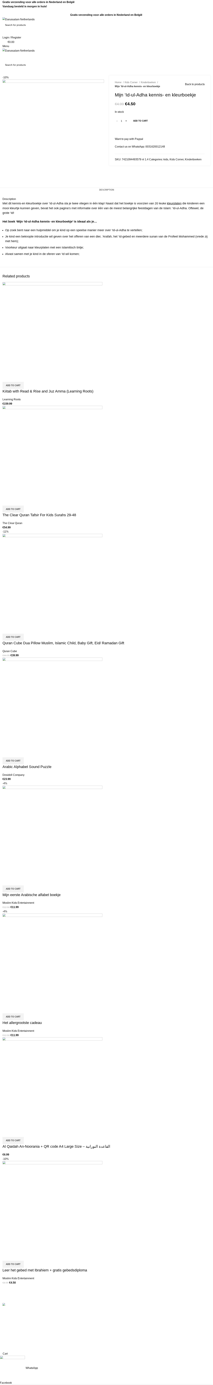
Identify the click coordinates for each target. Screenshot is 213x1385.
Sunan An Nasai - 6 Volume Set (127, 1342)
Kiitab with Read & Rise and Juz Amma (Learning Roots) (47, 391)
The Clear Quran (12, 523)
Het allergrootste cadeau (22, 1023)
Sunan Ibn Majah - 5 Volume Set (128, 1336)
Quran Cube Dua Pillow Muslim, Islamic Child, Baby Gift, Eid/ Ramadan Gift (63, 643)
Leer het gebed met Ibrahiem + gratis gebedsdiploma (44, 1270)
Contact (60, 1318)
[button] (13, 385)
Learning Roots (11, 399)
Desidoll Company (13, 774)
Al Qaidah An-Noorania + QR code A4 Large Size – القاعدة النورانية (56, 1146)
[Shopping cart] (3, 54)
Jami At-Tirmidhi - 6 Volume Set (127, 1324)
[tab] (106, 189)
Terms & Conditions (67, 1311)
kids (165, 159)
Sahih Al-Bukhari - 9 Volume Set (128, 1311)
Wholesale (62, 1336)
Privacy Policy (64, 1330)
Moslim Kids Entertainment (18, 902)
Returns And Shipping (69, 1324)
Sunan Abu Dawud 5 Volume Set (128, 1330)
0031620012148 (155, 146)
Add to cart (140, 121)
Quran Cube (9, 651)
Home (118, 82)
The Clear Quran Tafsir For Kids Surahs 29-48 (39, 515)
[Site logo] (18, 19)
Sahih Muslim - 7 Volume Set (126, 1318)
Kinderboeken (148, 82)
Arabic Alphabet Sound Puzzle (26, 767)
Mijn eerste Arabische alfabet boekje (31, 895)
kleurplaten (174, 203)
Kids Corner (131, 82)
